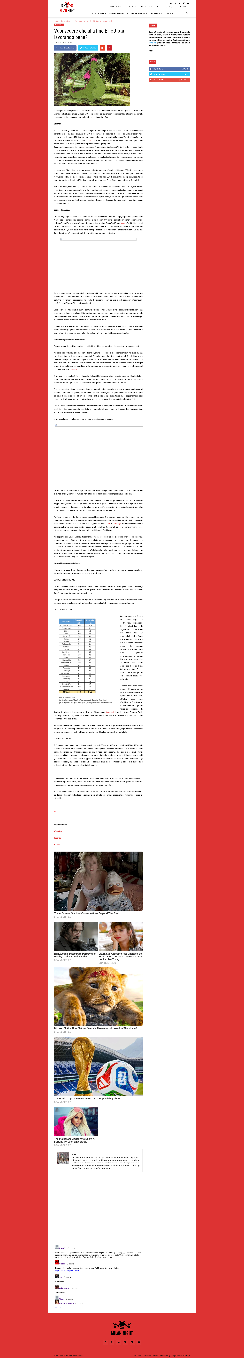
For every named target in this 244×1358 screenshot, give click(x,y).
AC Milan (155, 13)
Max (57, 42)
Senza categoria (66, 21)
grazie (123, 223)
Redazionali (98, 13)
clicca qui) (152, 43)
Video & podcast (117, 13)
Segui (186, 74)
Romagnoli (110, 712)
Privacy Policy (162, 7)
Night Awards (138, 13)
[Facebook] (167, 3)
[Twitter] (179, 3)
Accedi (128, 7)
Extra (168, 13)
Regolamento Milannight (177, 7)
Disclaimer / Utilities (148, 7)
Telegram (57, 838)
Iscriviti (184, 80)
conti (91, 140)
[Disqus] (98, 1210)
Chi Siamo (135, 7)
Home (56, 21)
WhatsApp (58, 831)
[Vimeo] (184, 3)
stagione (74, 369)
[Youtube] (188, 3)
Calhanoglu (117, 523)
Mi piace (185, 69)
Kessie (108, 523)
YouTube (57, 844)
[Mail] (175, 3)
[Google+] (171, 3)
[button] (187, 14)
